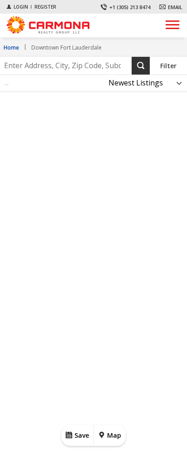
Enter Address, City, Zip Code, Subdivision (61, 57)
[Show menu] (172, 24)
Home (11, 47)
